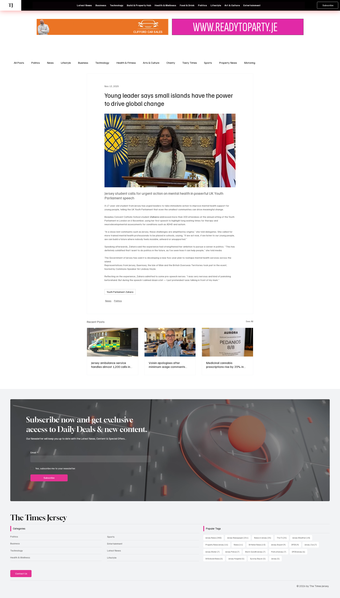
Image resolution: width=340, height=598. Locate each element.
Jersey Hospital (237, 558)
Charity (170, 62)
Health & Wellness (20, 557)
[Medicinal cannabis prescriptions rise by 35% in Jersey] (227, 342)
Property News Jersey (217, 544)
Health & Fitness (126, 62)
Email (34, 452)
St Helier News (258, 544)
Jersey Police (233, 551)
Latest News (114, 550)
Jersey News (214, 537)
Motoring (249, 62)
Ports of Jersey (279, 551)
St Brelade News (215, 558)
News (50, 62)
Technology (102, 62)
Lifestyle (66, 62)
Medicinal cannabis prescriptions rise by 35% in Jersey (225, 365)
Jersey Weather (302, 537)
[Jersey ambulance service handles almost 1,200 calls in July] (112, 342)
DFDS (296, 544)
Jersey (276, 558)
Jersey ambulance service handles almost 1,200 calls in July (110, 365)
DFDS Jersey (299, 551)
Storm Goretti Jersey (256, 551)
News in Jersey (263, 537)
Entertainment (114, 543)
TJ (10, 5)
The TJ (283, 537)
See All (249, 321)
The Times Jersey (38, 517)
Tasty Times (189, 62)
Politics (35, 62)
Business (83, 62)
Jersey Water (213, 551)
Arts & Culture (151, 62)
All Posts (19, 62)
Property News (228, 62)
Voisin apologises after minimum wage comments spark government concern (167, 365)
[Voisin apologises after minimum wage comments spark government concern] (170, 342)
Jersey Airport (279, 544)
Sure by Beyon (259, 558)
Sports (208, 62)
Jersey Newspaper (239, 537)
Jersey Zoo (312, 544)
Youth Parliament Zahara (120, 291)
